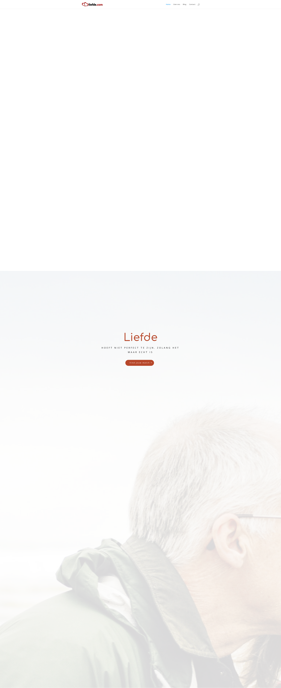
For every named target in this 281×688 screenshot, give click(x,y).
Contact (192, 4)
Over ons (176, 4)
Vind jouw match (140, 363)
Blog (184, 4)
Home (168, 4)
